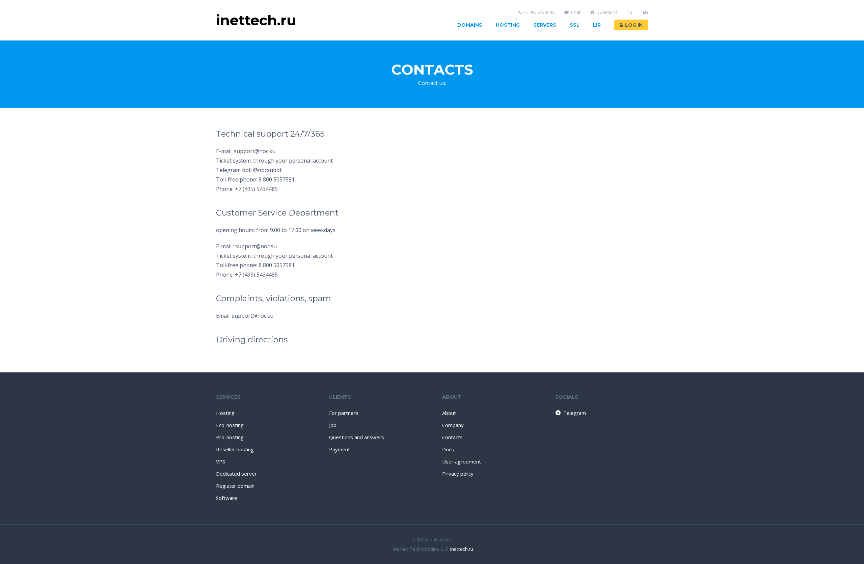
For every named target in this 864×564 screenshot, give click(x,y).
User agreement (461, 461)
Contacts (452, 437)
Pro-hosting (230, 437)
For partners (343, 413)
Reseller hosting (235, 449)
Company (453, 425)
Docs (448, 449)
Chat (575, 12)
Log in (634, 25)
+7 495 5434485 (539, 12)
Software (226, 498)
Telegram (574, 413)
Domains (469, 25)
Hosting (508, 25)
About (449, 413)
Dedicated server (236, 473)
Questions (607, 12)
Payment (339, 449)
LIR (597, 25)
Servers (544, 25)
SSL (574, 25)
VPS (220, 461)
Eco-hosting (230, 425)
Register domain (235, 485)
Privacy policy (458, 473)
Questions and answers (356, 437)
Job (332, 425)
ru (630, 12)
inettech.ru (461, 549)
